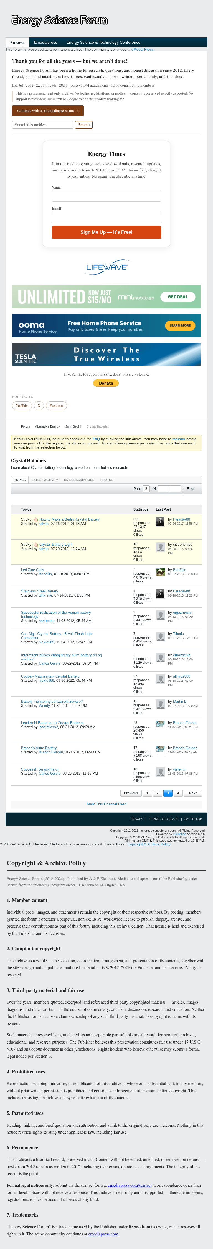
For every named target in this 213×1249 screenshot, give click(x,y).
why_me (45, 595)
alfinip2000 (181, 676)
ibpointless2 (48, 727)
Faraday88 (181, 519)
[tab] (20, 479)
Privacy (136, 819)
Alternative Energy (47, 426)
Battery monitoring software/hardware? (52, 701)
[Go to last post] (170, 527)
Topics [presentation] (20, 480)
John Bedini (73, 426)
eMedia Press (142, 49)
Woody (44, 706)
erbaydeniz (182, 655)
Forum (25, 426)
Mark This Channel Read (106, 804)
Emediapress (45, 42)
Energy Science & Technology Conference (103, 42)
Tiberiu (178, 634)
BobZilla (45, 574)
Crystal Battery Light (55, 544)
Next (193, 793)
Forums (17, 42)
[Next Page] (176, 489)
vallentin (179, 769)
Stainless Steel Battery (39, 591)
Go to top (193, 819)
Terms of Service (164, 819)
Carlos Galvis (49, 663)
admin (44, 524)
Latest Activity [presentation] (45, 480)
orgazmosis (182, 612)
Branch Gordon (185, 723)
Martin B (180, 701)
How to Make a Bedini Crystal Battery (69, 519)
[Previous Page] (163, 489)
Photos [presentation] (106, 480)
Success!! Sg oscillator (40, 769)
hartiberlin (46, 621)
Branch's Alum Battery (39, 748)
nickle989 (46, 642)
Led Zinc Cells (32, 570)
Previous (131, 793)
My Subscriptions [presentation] (79, 480)
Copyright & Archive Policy (149, 844)
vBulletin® (179, 834)
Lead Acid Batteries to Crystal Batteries (53, 723)
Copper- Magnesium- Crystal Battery (50, 676)
